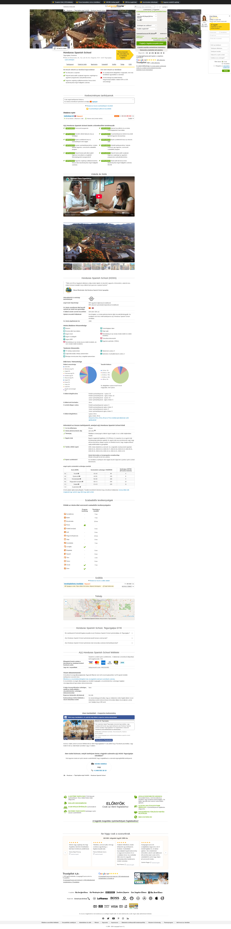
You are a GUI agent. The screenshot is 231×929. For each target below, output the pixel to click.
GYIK (130, 64)
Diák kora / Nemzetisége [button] (72, 362)
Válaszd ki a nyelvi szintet (218, 54)
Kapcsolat (105, 922)
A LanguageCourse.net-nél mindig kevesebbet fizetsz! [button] (151, 11)
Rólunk (97, 922)
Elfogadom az (222, 66)
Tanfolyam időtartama (216, 48)
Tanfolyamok (70, 64)
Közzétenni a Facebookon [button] (104, 740)
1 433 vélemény (155, 63)
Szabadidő (105, 64)
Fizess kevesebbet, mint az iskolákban (89, 2)
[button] (219, 45)
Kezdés (139, 20)
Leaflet (125, 616)
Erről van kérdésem (216, 45)
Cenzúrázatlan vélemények (150, 2)
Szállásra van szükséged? (218, 58)
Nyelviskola (94, 64)
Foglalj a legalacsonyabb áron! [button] (151, 43)
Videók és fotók (82, 64)
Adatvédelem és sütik (85, 922)
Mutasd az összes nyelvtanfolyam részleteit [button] (100, 106)
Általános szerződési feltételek (50, 922)
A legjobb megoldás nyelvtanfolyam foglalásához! (151, 47)
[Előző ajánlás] (65, 852)
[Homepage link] (64, 10)
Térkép (122, 64)
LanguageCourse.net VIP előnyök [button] (145, 33)
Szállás (114, 64)
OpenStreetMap (131, 616)
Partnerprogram (168, 922)
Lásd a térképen (69, 59)
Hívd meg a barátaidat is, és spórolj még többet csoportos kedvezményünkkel (92, 717)
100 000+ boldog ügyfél (112, 2)
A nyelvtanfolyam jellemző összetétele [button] (100, 108)
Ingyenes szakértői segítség (171, 2)
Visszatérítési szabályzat (160, 40)
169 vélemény (161, 60)
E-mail (225, 61)
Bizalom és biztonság (155, 922)
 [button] (85, 525)
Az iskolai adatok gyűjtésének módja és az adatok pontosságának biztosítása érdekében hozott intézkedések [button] (151, 67)
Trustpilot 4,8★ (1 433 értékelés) (64, 2)
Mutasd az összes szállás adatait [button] (100, 580)
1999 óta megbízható (131, 2)
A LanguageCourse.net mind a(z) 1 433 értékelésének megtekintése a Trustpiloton (79, 881)
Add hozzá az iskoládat (182, 922)
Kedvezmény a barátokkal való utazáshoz (151, 50)
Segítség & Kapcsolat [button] (69, 6)
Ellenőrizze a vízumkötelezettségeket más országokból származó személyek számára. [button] (89, 679)
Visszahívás (227, 63)
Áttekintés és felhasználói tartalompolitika (133, 922)
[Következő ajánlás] (165, 852)
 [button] (85, 547)
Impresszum (114, 922)
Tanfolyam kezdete (216, 51)
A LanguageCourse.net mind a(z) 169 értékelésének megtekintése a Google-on (114, 877)
